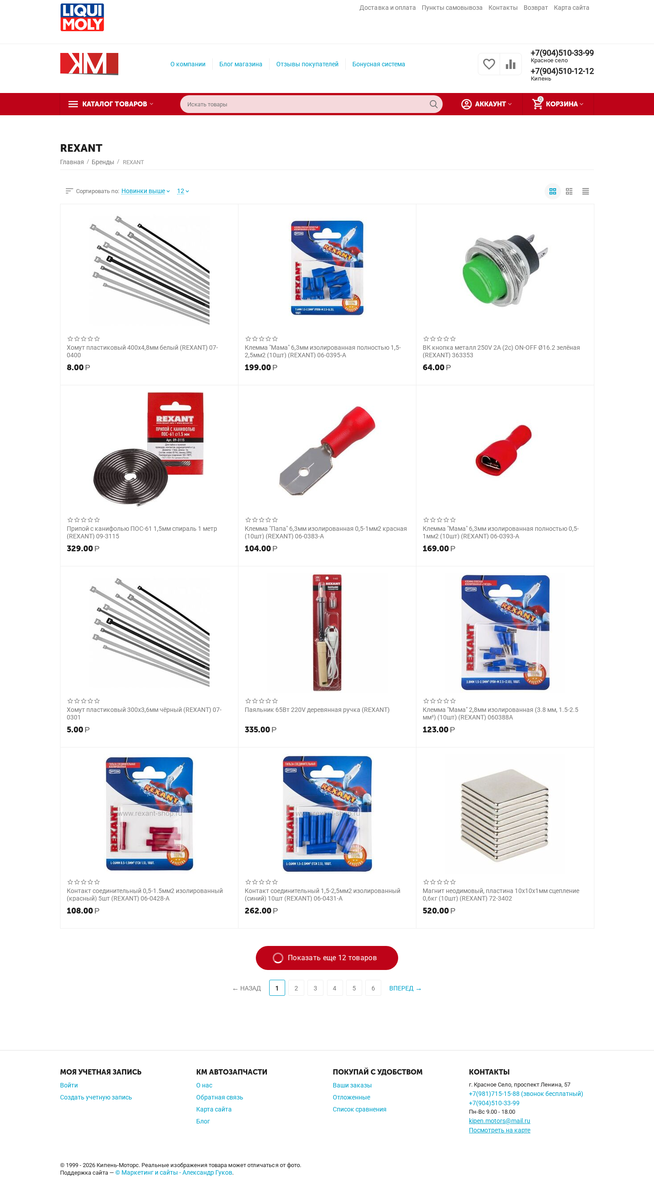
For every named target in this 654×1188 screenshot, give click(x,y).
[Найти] (434, 104)
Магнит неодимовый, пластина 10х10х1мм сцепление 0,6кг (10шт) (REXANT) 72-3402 (501, 894)
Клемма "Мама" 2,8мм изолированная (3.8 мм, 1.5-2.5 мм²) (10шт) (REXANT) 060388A (500, 713)
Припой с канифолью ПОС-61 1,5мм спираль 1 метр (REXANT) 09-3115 (142, 532)
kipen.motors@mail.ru (499, 1120)
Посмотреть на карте (499, 1130)
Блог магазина (240, 64)
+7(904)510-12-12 (562, 71)
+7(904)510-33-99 (562, 52)
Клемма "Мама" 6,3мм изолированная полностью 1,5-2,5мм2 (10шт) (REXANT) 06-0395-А (323, 351)
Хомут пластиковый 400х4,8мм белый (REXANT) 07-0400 (142, 351)
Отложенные (351, 1097)
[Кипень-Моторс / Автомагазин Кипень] (89, 63)
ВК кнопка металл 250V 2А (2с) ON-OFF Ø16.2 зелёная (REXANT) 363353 (501, 351)
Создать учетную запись (96, 1097)
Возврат (536, 7)
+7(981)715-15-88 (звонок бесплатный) (526, 1093)
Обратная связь (219, 1097)
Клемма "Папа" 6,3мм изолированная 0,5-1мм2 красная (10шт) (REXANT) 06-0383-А (326, 532)
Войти (69, 1085)
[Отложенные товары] (489, 69)
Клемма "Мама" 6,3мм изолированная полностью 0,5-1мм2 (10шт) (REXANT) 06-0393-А (501, 532)
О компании (188, 64)
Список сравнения (360, 1109)
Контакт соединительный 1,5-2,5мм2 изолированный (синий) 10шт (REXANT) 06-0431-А (322, 894)
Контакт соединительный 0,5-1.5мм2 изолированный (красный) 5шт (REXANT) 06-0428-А (145, 894)
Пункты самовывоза (452, 7)
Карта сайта (571, 7)
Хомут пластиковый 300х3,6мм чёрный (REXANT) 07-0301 (144, 713)
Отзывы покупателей (307, 64)
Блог (203, 1121)
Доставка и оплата (387, 7)
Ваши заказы (352, 1085)
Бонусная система (378, 64)
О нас (204, 1085)
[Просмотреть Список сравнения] (511, 69)
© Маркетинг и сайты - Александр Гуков (173, 1172)
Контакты (503, 7)
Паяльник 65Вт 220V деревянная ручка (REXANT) (317, 709)
